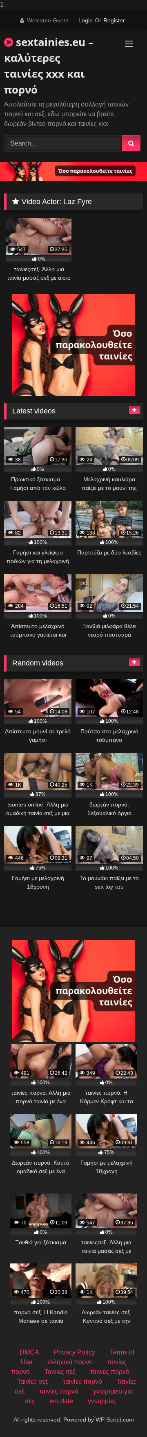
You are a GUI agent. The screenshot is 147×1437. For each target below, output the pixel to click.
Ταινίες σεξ (60, 1371)
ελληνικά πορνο (70, 1362)
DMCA (29, 1352)
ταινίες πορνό (109, 1371)
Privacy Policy (74, 1352)
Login (85, 20)
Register (114, 20)
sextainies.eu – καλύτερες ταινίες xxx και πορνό (49, 66)
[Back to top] (122, 1414)
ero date (61, 1401)
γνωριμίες (102, 1401)
